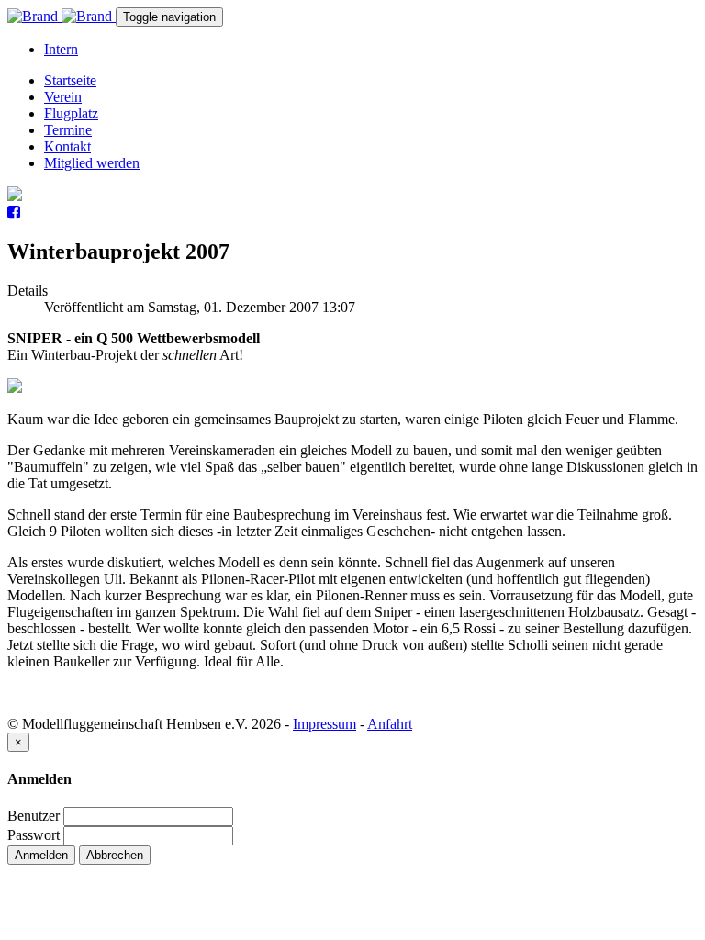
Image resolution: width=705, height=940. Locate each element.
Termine (68, 130)
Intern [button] (61, 49)
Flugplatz (71, 113)
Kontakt (67, 146)
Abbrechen (114, 855)
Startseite (70, 80)
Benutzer (33, 815)
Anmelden (41, 855)
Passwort (33, 835)
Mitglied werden (92, 163)
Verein (63, 97)
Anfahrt (389, 724)
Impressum (324, 724)
